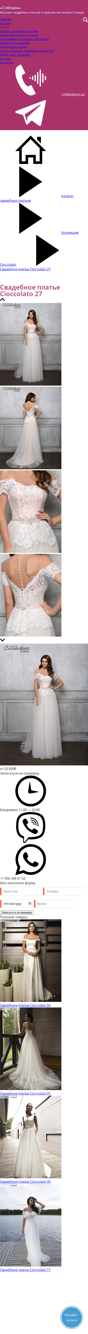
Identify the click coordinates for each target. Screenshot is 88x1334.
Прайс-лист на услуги (15, 55)
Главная (5, 19)
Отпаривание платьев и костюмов (24, 39)
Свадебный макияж (13, 47)
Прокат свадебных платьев (19, 31)
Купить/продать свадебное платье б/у (27, 51)
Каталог (5, 23)
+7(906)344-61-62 (73, 94)
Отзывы (5, 59)
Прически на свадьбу (15, 43)
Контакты (7, 62)
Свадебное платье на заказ (19, 35)
